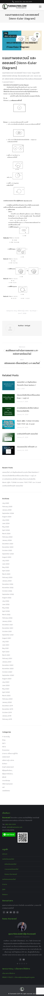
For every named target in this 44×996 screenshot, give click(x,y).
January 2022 (7, 621)
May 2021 (5, 648)
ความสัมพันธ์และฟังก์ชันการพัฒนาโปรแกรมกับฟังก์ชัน (28, 409)
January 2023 (7, 581)
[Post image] (8, 385)
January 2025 (7, 510)
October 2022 (7, 591)
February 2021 (7, 658)
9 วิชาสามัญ (6, 736)
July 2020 (5, 682)
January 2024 (7, 540)
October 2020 (7, 672)
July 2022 (5, 601)
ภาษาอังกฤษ (6, 780)
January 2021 (6, 662)
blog (5, 33)
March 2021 (6, 655)
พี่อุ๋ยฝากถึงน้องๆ (7, 773)
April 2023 (6, 570)
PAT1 (4, 743)
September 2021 (8, 635)
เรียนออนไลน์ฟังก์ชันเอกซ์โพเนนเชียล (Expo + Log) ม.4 (28, 396)
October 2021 (7, 631)
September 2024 (8, 513)
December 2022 (7, 584)
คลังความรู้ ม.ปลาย (10, 36)
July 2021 (5, 641)
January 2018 (6, 716)
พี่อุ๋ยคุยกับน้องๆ (7, 770)
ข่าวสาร (4, 884)
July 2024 (5, 520)
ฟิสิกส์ (4, 777)
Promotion (5, 750)
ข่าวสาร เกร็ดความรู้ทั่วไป (10, 753)
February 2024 (7, 537)
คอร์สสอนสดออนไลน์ (9, 879)
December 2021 (7, 624)
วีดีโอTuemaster (7, 784)
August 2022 (6, 597)
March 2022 (6, 614)
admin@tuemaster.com (14, 827)
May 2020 (5, 689)
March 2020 (6, 695)
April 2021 (5, 651)
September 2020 (8, 675)
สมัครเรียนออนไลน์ (10, 864)
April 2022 (6, 611)
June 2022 (5, 604)
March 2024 (6, 533)
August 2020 (6, 678)
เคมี (3, 787)
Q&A (3, 889)
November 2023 (7, 547)
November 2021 (7, 628)
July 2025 (5, 503)
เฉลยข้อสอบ (6, 790)
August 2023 (6, 557)
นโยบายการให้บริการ (8, 973)
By (33, 310)
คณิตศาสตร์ (6, 757)
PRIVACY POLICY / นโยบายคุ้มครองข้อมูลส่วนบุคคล (18, 977)
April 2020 (6, 692)
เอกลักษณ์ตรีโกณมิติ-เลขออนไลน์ (27, 433)
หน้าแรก (4, 854)
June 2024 (5, 523)
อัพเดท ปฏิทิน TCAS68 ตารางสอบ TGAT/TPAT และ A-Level (28, 422)
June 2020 (6, 685)
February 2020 (7, 699)
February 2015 (7, 719)
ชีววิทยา (4, 763)
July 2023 (5, 560)
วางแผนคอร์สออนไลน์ (11, 869)
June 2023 (5, 564)
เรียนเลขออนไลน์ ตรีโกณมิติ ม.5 (27, 446)
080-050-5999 (10, 824)
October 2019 (7, 712)
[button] (17, 963)
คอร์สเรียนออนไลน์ (8, 859)
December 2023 (7, 543)
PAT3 (4, 746)
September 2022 (8, 594)
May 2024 (5, 527)
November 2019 (7, 709)
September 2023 (8, 554)
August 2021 (6, 638)
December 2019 (7, 705)
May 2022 (5, 608)
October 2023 (7, 550)
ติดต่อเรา (5, 894)
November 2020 (8, 668)
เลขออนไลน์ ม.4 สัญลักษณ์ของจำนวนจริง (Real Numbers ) (27, 383)
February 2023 (7, 577)
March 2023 (6, 574)
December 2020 (7, 665)
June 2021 (5, 645)
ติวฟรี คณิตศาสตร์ (8, 767)
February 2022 (7, 618)
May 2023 (5, 567)
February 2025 (7, 506)
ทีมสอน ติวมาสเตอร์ (11, 874)
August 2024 (6, 516)
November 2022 (7, 587)
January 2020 (7, 702)
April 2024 (6, 530)
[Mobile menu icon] (40, 6)
